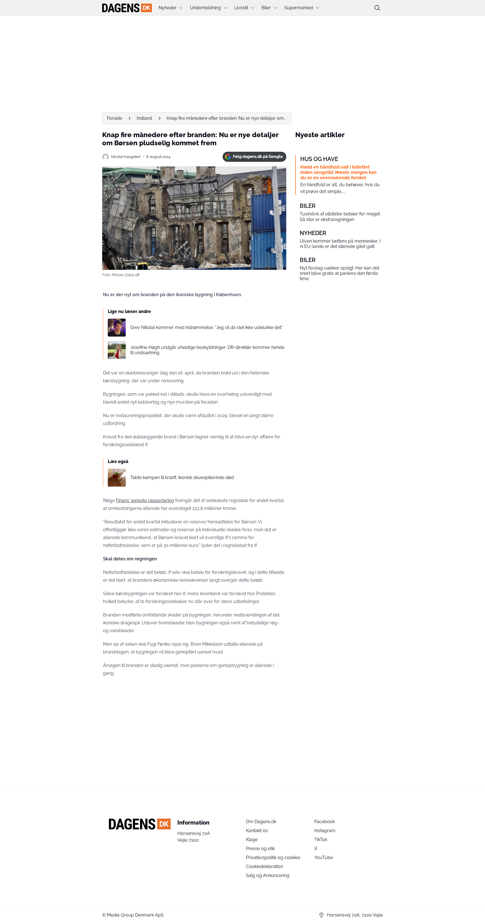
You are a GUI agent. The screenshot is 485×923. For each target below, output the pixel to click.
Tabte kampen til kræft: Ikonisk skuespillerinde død (182, 477)
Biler (266, 7)
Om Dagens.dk (261, 821)
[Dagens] (127, 7)
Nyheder (168, 7)
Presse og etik (260, 848)
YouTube (323, 857)
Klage (252, 839)
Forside (114, 118)
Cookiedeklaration (264, 866)
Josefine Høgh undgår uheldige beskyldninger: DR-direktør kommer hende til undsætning (207, 350)
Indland (144, 118)
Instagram (324, 830)
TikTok (320, 839)
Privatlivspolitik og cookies (273, 857)
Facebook (324, 821)
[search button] (377, 7)
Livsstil (241, 7)
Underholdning (205, 7)
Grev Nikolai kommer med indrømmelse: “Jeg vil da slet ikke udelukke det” (206, 327)
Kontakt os (257, 830)
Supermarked (298, 7)
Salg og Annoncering (267, 875)
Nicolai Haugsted (125, 157)
